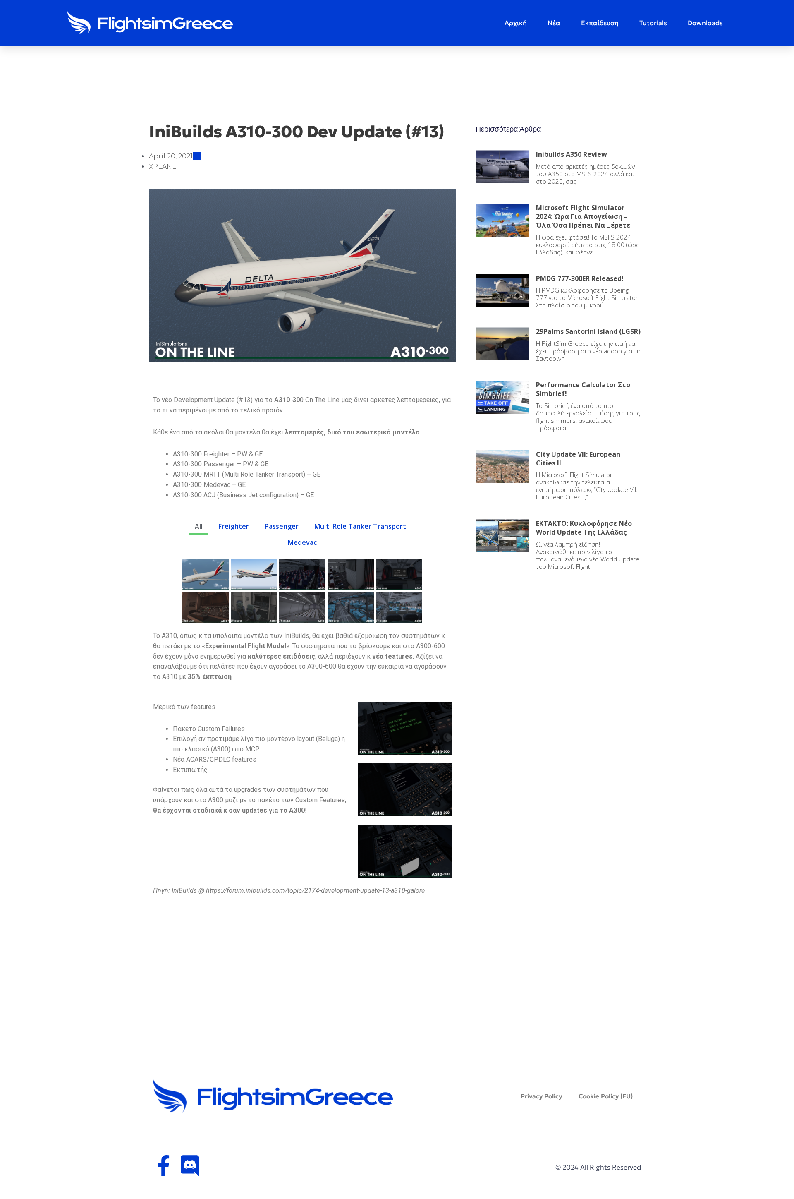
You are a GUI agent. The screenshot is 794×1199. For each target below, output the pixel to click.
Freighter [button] (233, 526)
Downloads (705, 23)
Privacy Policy (541, 1096)
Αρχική (516, 23)
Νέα (554, 23)
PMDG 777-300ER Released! (580, 278)
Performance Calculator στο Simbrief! (583, 389)
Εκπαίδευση (600, 23)
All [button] (199, 526)
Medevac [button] (302, 542)
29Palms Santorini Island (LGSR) (588, 331)
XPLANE (163, 166)
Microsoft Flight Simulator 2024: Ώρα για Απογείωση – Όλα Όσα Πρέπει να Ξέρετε (583, 216)
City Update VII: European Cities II (578, 459)
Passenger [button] (282, 526)
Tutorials (653, 23)
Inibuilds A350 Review (571, 154)
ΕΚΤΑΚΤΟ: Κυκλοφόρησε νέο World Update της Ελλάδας (584, 528)
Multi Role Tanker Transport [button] (360, 526)
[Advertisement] (558, 640)
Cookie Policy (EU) (606, 1096)
